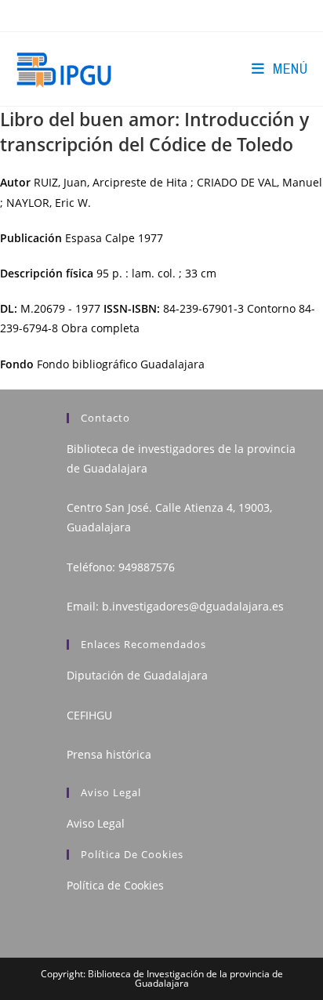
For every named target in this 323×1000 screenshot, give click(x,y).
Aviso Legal (96, 823)
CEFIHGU (89, 715)
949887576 (146, 567)
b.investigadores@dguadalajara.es (193, 606)
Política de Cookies (115, 885)
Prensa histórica (109, 754)
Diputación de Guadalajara (137, 675)
